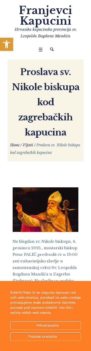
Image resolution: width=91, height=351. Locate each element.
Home (14, 145)
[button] (6, 44)
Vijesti (28, 145)
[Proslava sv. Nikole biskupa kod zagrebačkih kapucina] (45, 209)
